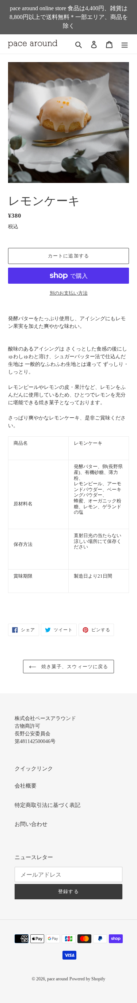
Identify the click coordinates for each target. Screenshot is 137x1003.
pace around (57, 978)
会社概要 (26, 786)
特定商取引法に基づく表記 (47, 805)
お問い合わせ (31, 824)
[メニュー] (124, 44)
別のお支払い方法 (69, 293)
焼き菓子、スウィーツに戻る (74, 666)
